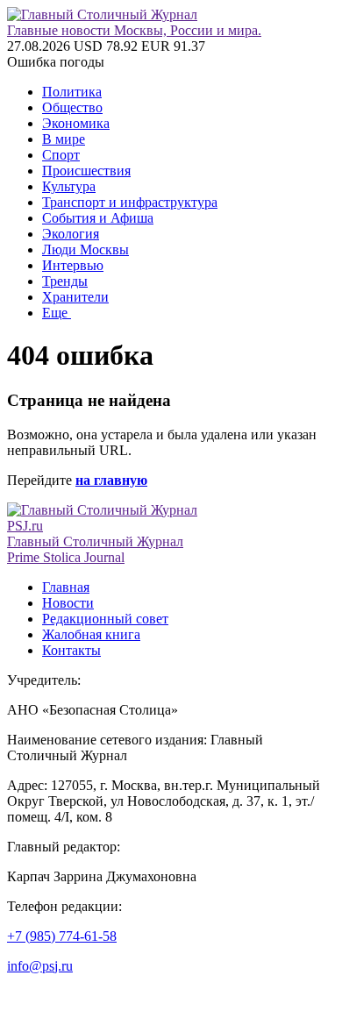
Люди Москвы (85, 249)
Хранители (75, 296)
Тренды (65, 281)
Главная (65, 587)
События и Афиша (97, 217)
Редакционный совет (105, 618)
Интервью (72, 265)
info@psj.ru (40, 965)
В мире (63, 139)
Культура (69, 186)
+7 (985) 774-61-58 (62, 936)
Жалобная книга (91, 634)
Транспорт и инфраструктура (129, 202)
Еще (56, 312)
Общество (72, 107)
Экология (70, 233)
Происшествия (86, 170)
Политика (72, 91)
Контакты (71, 650)
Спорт (61, 154)
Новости (68, 602)
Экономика (76, 123)
